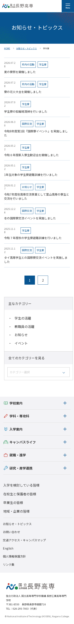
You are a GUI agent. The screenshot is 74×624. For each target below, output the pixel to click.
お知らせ (21, 334)
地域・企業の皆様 (16, 511)
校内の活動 (28, 64)
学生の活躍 (23, 318)
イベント (21, 343)
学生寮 (42, 64)
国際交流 (27, 123)
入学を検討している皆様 (21, 485)
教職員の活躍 (24, 326)
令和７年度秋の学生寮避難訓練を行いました (33, 238)
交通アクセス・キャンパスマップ (24, 540)
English (8, 548)
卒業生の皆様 (13, 502)
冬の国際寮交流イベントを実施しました (30, 218)
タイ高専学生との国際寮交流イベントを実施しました (35, 260)
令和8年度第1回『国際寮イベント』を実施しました (36, 133)
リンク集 (8, 565)
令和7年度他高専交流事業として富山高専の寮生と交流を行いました (36, 196)
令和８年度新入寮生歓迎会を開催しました (31, 155)
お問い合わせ (11, 532)
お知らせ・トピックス (17, 524)
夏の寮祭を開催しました (20, 72)
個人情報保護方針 (14, 556)
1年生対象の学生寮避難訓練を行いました (31, 175)
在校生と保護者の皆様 (19, 494)
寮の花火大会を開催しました (23, 92)
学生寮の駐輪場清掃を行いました (25, 111)
